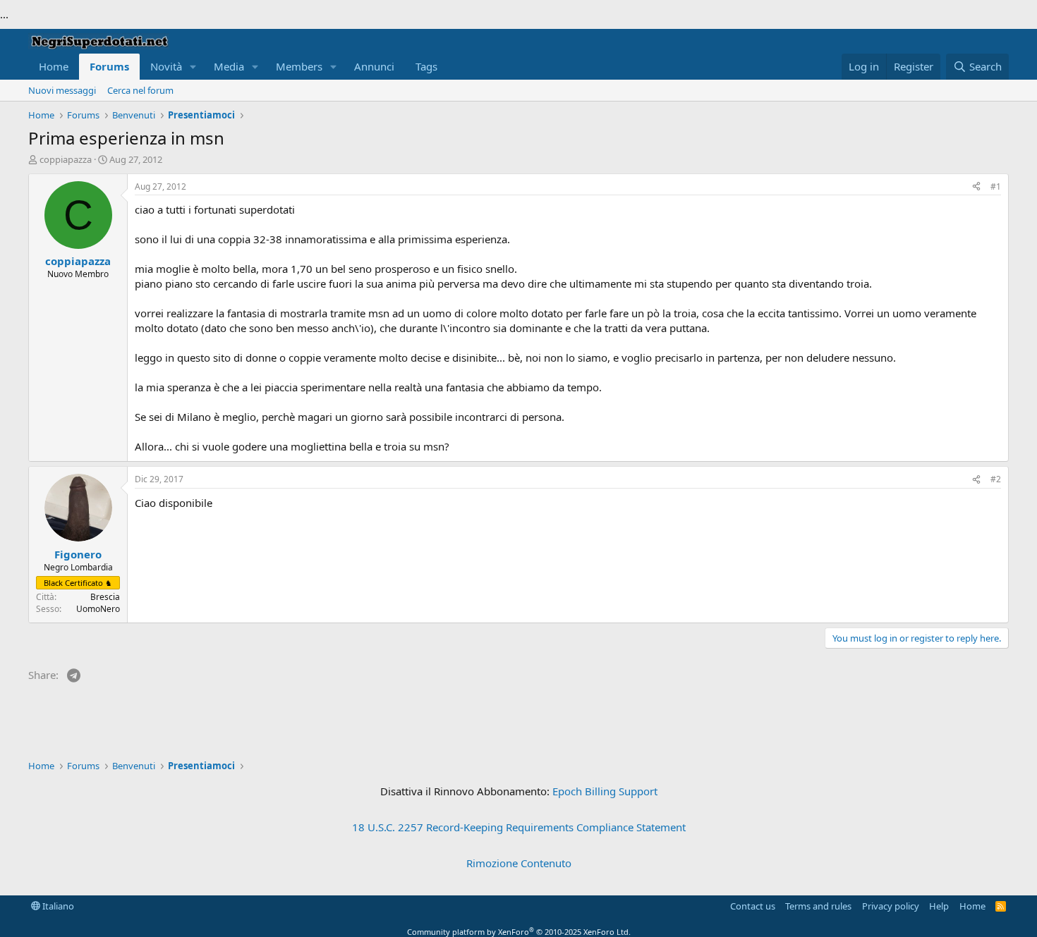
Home (53, 66)
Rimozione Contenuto (518, 863)
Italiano (57, 906)
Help (939, 906)
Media (229, 66)
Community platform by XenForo (519, 931)
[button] (193, 67)
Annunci (374, 66)
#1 (995, 186)
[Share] (976, 187)
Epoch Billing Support (604, 791)
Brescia (105, 597)
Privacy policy (890, 906)
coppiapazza (66, 159)
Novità (166, 66)
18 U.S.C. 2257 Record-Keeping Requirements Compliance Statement (519, 827)
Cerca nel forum (140, 90)
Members (299, 66)
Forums (109, 66)
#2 (995, 479)
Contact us (752, 906)
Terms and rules (818, 906)
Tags (426, 66)
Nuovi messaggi (62, 90)
